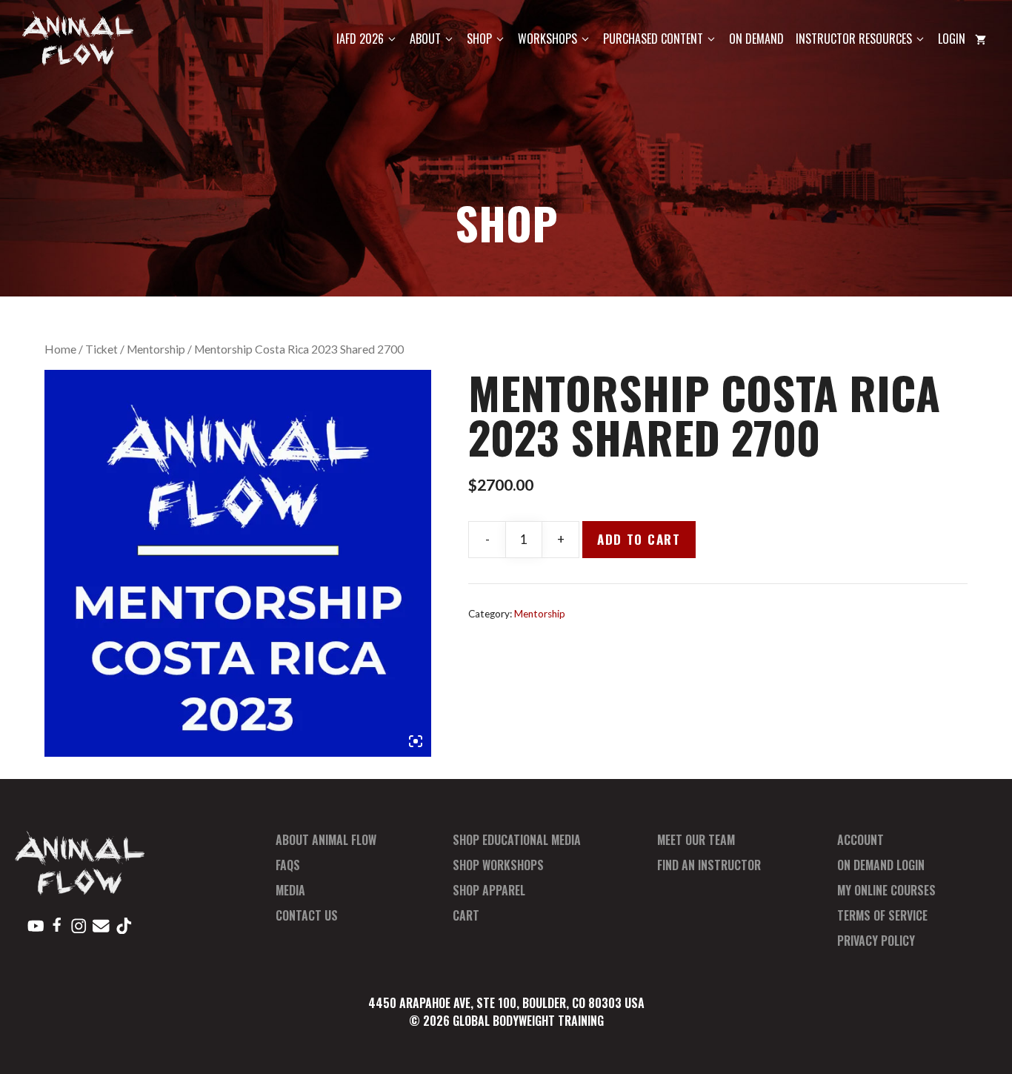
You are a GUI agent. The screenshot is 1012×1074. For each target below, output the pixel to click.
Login (951, 38)
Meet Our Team (696, 840)
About (425, 38)
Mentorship (156, 349)
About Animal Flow (326, 840)
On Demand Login (881, 865)
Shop (479, 38)
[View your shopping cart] (980, 39)
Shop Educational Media (517, 840)
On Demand (756, 38)
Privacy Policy (876, 940)
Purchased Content (653, 38)
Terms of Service (882, 915)
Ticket (101, 349)
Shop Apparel (489, 890)
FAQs (288, 865)
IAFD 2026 (360, 38)
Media (290, 890)
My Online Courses (886, 890)
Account (860, 840)
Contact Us (307, 915)
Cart (466, 915)
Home (60, 349)
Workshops (547, 38)
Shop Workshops (498, 865)
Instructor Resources (854, 38)
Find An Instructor (709, 865)
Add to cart (639, 539)
